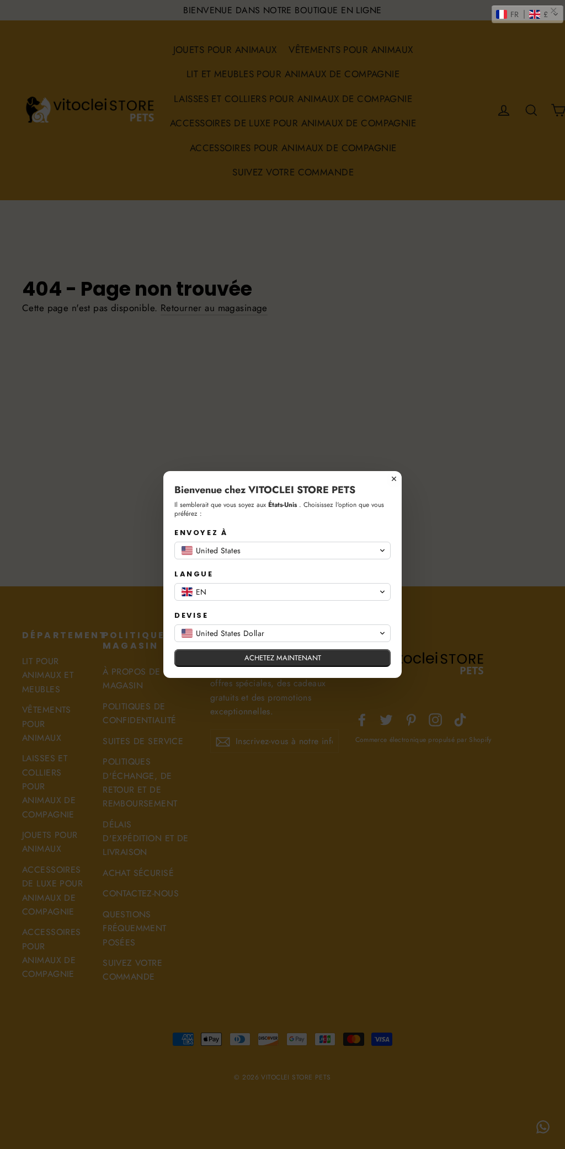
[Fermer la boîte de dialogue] (393, 478)
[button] (527, 14)
